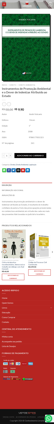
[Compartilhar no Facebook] (9, 170)
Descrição (7, 185)
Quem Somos (7, 303)
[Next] (52, 257)
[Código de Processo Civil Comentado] (40, 243)
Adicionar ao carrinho (30, 155)
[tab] (27, 185)
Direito (13, 85)
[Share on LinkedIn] (27, 170)
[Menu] (4, 4)
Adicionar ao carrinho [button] (13, 277)
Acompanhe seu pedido (12, 341)
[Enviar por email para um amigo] (18, 170)
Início (4, 85)
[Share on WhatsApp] (4, 170)
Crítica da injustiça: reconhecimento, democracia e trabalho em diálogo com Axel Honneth (13, 265)
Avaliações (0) (8, 195)
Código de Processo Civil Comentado (37, 263)
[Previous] (2, 257)
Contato (5, 322)
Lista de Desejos (9, 346)
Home (4, 298)
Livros (4, 307)
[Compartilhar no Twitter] (13, 170)
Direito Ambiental (27, 85)
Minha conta (7, 336)
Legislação (32, 165)
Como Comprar (8, 317)
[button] (48, 418)
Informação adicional (12, 190)
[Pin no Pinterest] (23, 170)
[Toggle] (51, 307)
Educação (6, 312)
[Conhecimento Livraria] (27, 4)
